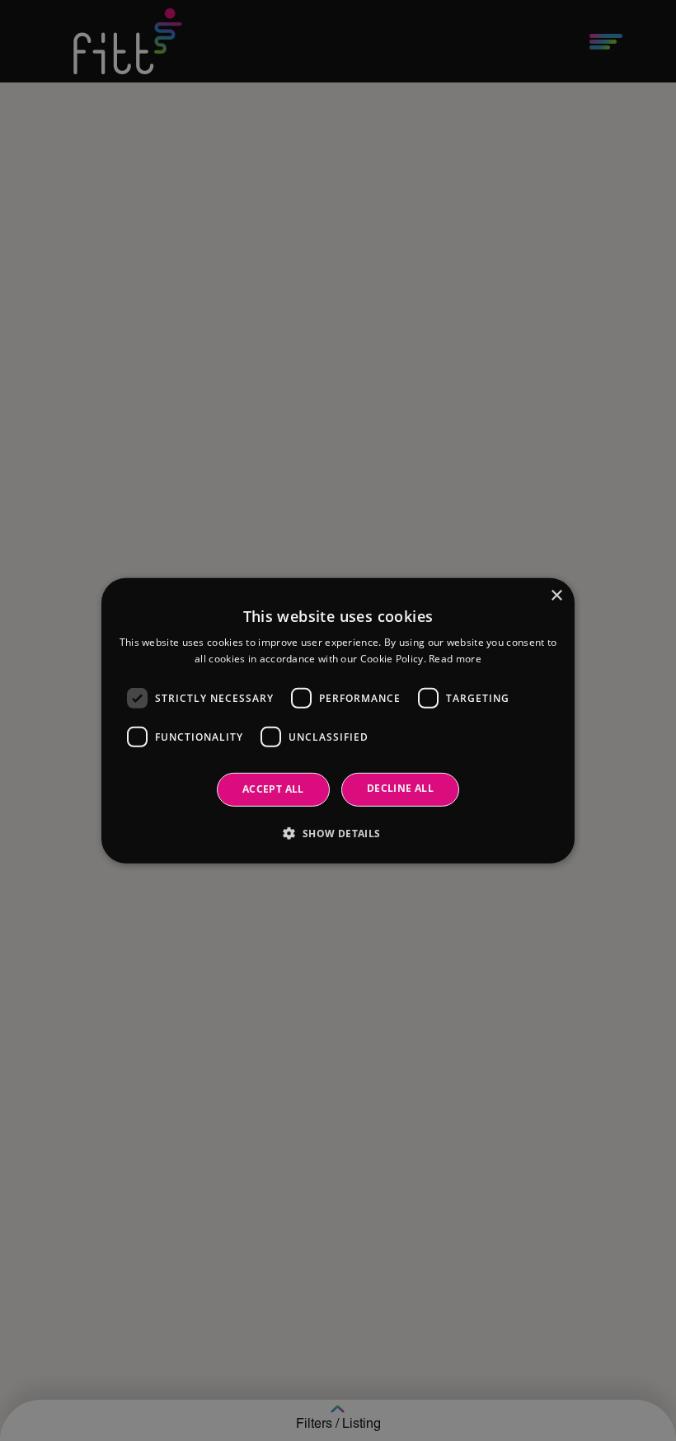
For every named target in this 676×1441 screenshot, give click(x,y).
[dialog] (338, 720)
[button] (337, 833)
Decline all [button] (400, 788)
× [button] (556, 595)
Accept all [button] (273, 789)
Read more (455, 659)
